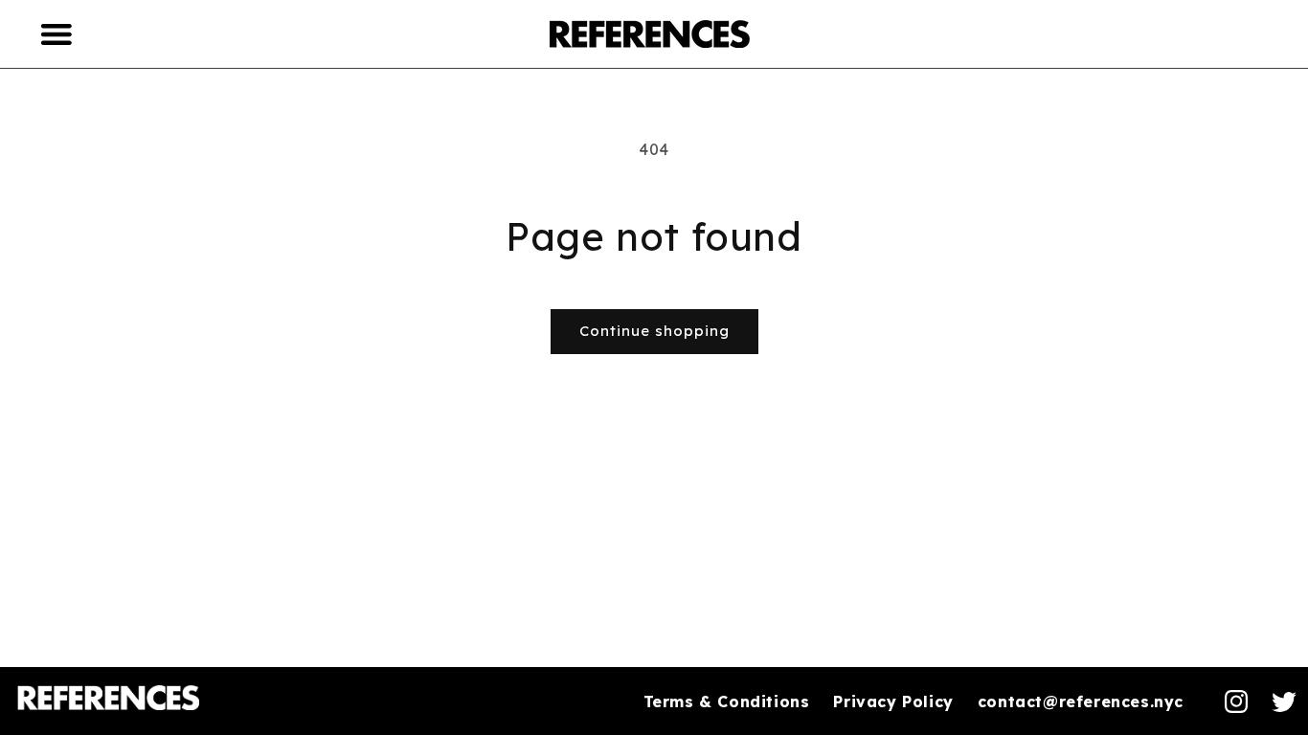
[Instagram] (1236, 701)
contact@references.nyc (1081, 701)
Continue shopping (654, 331)
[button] (57, 33)
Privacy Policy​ (893, 701)
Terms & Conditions (726, 701)
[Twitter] (1284, 701)
